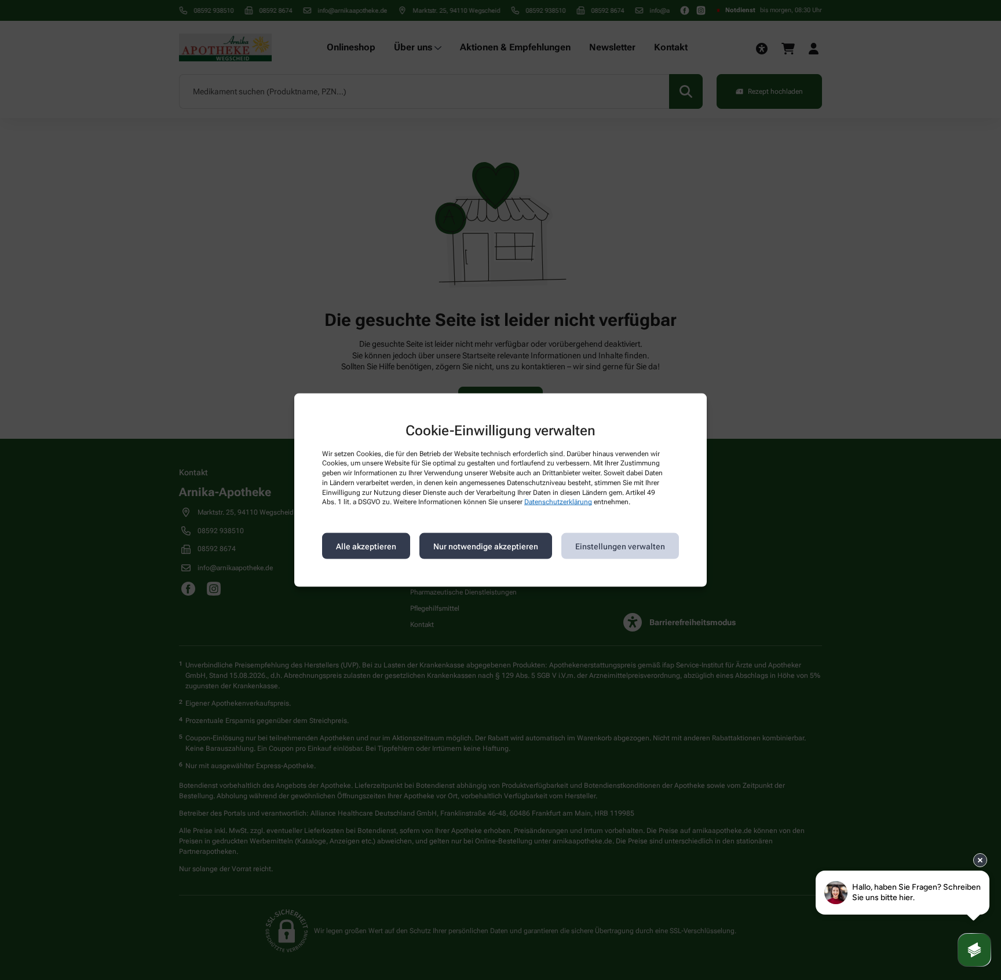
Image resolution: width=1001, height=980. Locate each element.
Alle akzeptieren (366, 545)
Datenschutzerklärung (558, 502)
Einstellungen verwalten (620, 545)
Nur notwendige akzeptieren (485, 545)
